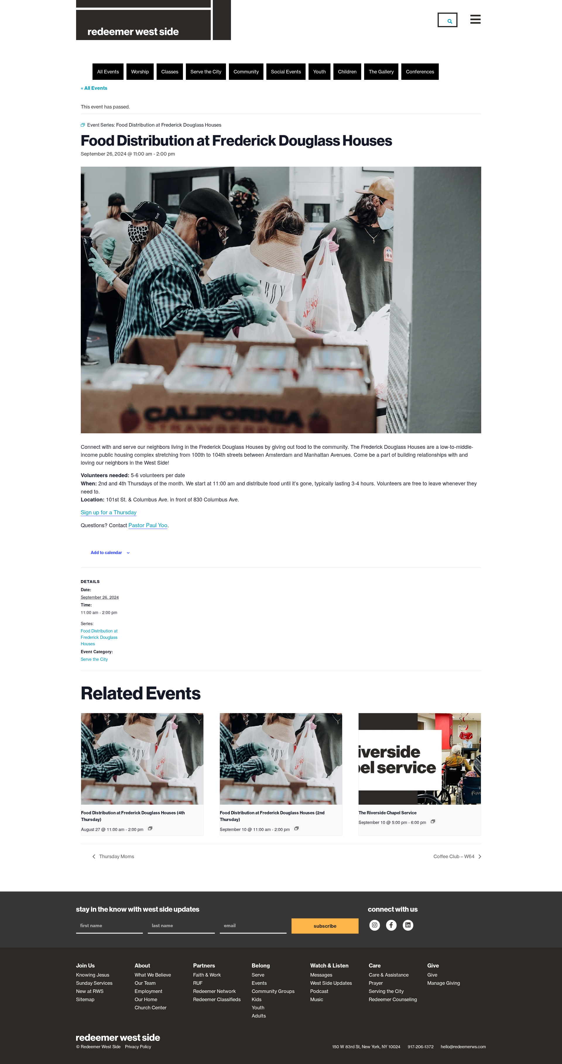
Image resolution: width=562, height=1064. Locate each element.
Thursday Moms (116, 856)
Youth (319, 72)
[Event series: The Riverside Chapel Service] (433, 821)
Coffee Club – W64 (455, 856)
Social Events (286, 72)
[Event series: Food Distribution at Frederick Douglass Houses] (150, 828)
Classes (169, 72)
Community (246, 72)
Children (347, 72)
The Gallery (381, 72)
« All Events (94, 88)
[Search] (448, 20)
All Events (108, 72)
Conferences (420, 72)
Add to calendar (106, 552)
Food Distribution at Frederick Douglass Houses (99, 637)
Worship (140, 72)
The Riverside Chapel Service (388, 812)
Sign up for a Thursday (108, 512)
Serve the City (206, 72)
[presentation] (142, 759)
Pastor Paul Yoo (147, 525)
